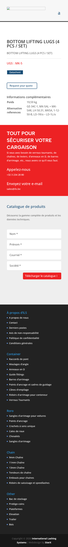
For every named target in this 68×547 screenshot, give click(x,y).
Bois (11, 524)
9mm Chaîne (16, 457)
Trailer (12, 519)
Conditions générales (21, 343)
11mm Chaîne (16, 462)
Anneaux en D (17, 369)
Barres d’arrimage (19, 379)
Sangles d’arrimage (19, 441)
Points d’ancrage (18, 421)
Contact (13, 322)
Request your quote (21, 85)
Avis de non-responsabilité (24, 332)
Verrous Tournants (19, 400)
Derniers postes (18, 327)
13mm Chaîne (16, 467)
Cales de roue (16, 431)
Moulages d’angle (19, 364)
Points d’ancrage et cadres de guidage (30, 384)
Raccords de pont (18, 359)
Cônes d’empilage (19, 389)
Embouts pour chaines (21, 477)
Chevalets (14, 436)
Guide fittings (16, 374)
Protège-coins (16, 503)
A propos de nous (19, 317)
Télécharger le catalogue (40, 276)
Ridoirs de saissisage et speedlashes (29, 482)
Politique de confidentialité (24, 338)
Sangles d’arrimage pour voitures (27, 415)
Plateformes (15, 509)
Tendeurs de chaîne (20, 472)
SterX (48, 542)
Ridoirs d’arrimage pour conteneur (28, 394)
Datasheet (15, 72)
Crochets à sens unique (22, 426)
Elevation (14, 514)
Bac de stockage (18, 498)
